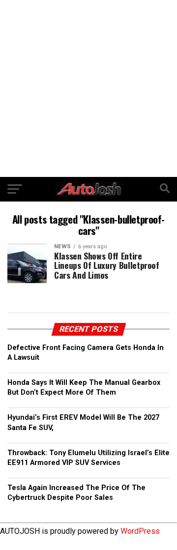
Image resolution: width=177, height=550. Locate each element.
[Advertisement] (88, 88)
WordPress (140, 531)
